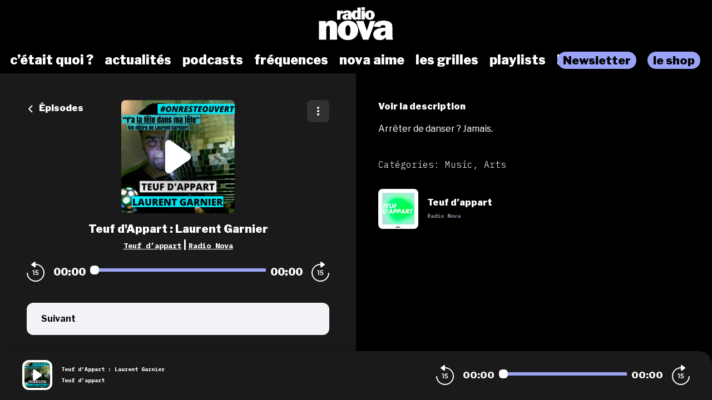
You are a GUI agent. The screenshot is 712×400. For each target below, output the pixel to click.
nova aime (371, 60)
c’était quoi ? (51, 60)
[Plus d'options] (318, 111)
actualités (138, 60)
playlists (518, 60)
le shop (674, 60)
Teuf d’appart (152, 246)
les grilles (447, 60)
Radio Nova (211, 246)
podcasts (212, 60)
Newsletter (597, 60)
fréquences (291, 60)
